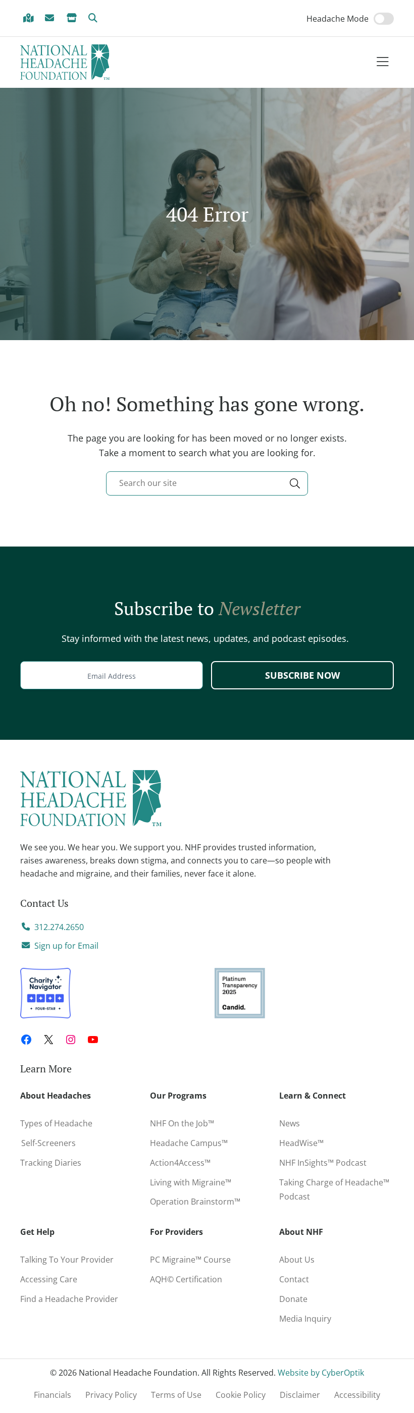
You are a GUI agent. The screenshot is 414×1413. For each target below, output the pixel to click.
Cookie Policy (241, 1394)
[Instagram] (71, 1040)
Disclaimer (300, 1394)
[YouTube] (93, 1040)
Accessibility (357, 1394)
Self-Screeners (48, 1143)
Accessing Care (48, 1279)
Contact (294, 1279)
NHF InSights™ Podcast (323, 1162)
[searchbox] (207, 483)
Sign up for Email (66, 945)
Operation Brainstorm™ (195, 1201)
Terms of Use (176, 1394)
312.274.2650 (59, 927)
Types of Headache (56, 1123)
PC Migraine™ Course (193, 1257)
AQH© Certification (186, 1279)
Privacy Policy (111, 1394)
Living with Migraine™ (190, 1182)
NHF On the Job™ (182, 1123)
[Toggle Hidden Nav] (382, 62)
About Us (297, 1259)
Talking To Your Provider (67, 1259)
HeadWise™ (301, 1143)
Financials (52, 1394)
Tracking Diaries (50, 1162)
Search (94, 18)
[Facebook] (26, 1040)
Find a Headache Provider (29, 18)
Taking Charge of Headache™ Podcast (334, 1190)
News (289, 1123)
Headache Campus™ (189, 1143)
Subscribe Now (302, 675)
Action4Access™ (180, 1162)
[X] (48, 1040)
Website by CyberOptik (321, 1372)
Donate (293, 1299)
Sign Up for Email (51, 18)
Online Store (73, 18)
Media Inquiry (305, 1318)
